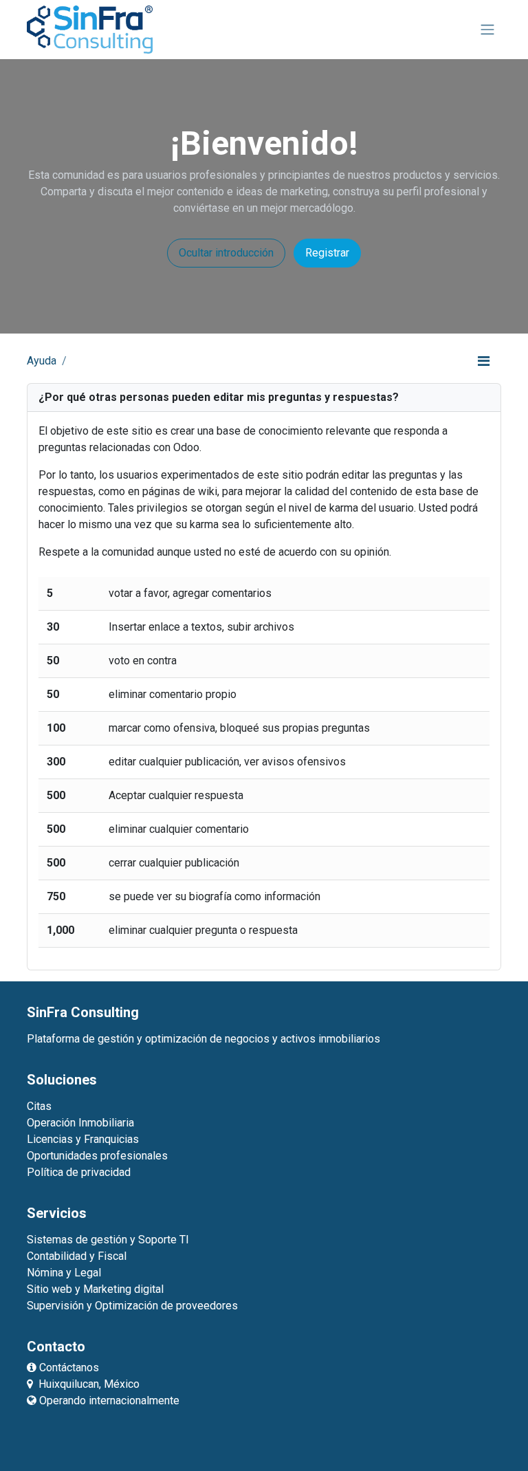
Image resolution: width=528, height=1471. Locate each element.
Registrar (327, 252)
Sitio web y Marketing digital (95, 1289)
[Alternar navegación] (487, 30)
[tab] (264, 398)
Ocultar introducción (226, 252)
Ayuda (41, 360)
